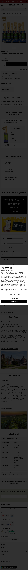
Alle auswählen (14, 301)
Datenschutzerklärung (6, 288)
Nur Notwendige (14, 298)
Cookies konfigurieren (14, 294)
